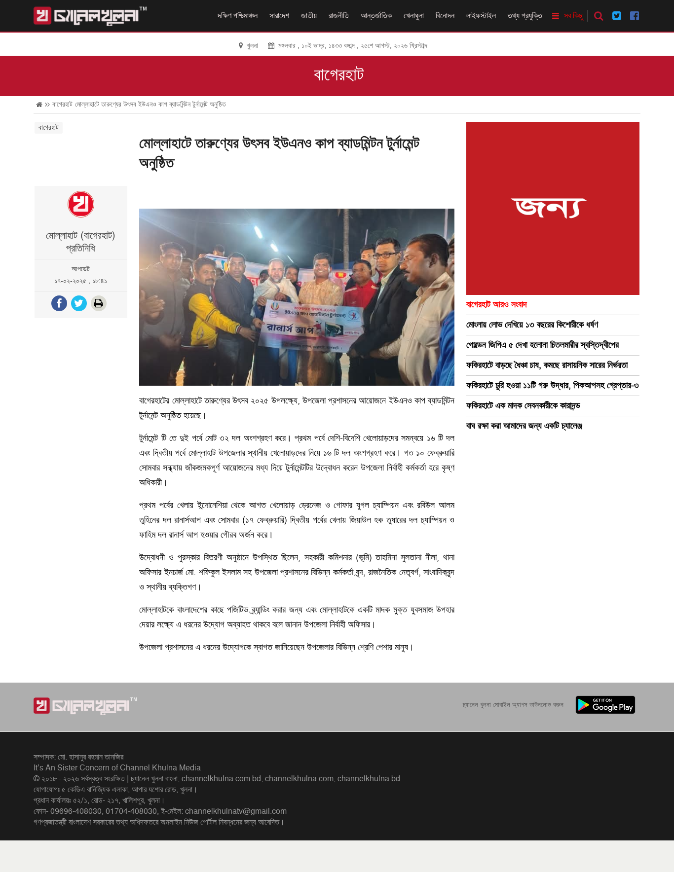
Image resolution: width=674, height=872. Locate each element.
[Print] (100, 304)
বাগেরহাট (339, 75)
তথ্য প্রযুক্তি (525, 15)
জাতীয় (309, 15)
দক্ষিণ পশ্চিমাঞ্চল (238, 15)
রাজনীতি (339, 15)
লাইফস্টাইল (481, 15)
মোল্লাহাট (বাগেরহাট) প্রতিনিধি (80, 242)
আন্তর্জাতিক (376, 15)
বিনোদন (445, 15)
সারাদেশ (279, 15)
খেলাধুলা (414, 15)
